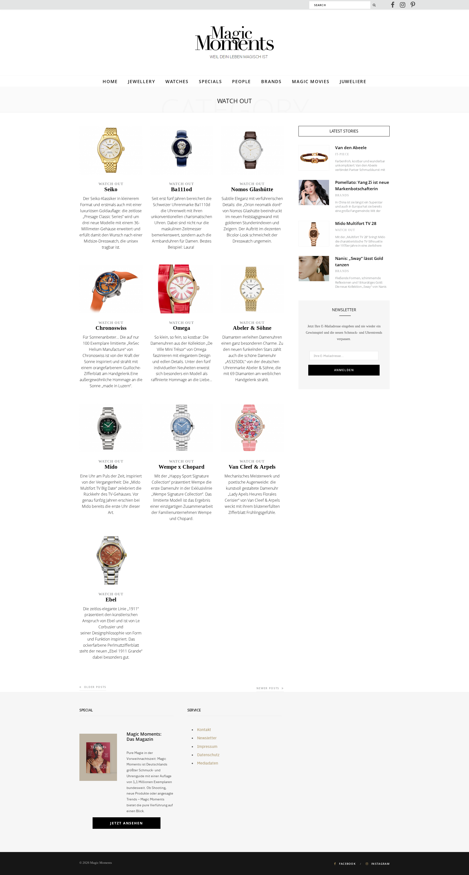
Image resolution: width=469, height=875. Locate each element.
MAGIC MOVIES (311, 81)
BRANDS (271, 81)
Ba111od (181, 189)
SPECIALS (210, 81)
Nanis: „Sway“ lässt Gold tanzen (359, 261)
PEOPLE (241, 81)
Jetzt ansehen (126, 823)
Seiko (110, 189)
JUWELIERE (353, 81)
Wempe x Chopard (181, 467)
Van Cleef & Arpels (252, 467)
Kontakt (204, 729)
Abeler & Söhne (252, 328)
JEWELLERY (141, 81)
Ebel (111, 600)
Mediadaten (207, 762)
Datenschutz (208, 754)
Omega (181, 328)
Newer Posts (267, 688)
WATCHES (177, 81)
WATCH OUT (110, 184)
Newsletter (207, 737)
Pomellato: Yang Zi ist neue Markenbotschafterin (362, 185)
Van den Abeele (351, 147)
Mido (111, 467)
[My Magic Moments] (234, 43)
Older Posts (95, 687)
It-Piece (342, 154)
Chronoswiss (111, 328)
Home (110, 81)
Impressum (207, 746)
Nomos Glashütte (252, 189)
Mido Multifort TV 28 (355, 223)
